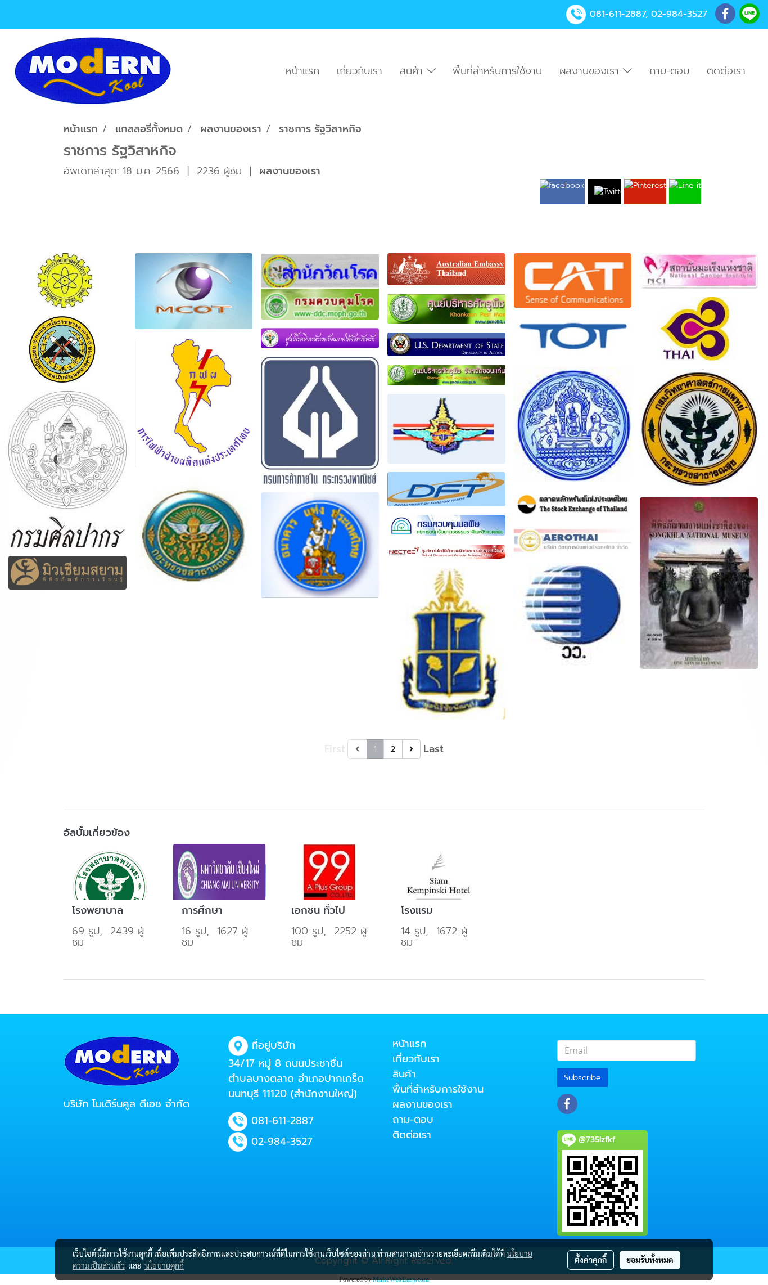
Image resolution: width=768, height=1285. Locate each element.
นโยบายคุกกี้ (164, 1265)
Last (433, 749)
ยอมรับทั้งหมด (650, 1260)
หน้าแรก (302, 71)
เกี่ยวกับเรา (359, 71)
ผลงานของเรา (591, 71)
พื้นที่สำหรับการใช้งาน (497, 71)
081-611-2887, (619, 14)
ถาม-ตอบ (669, 71)
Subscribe (582, 1078)
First (334, 749)
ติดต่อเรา (726, 71)
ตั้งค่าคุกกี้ (591, 1260)
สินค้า (413, 71)
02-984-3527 (679, 14)
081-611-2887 (282, 1121)
